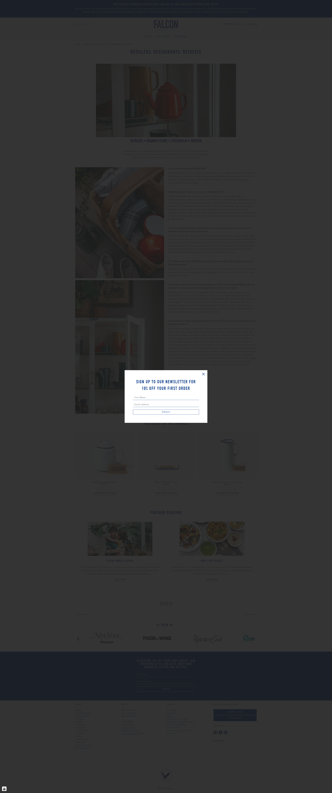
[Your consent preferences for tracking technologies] (4, 789)
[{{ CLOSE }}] (203, 374)
